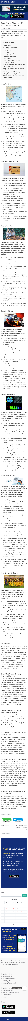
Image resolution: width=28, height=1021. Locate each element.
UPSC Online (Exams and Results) (10, 992)
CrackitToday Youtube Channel (9, 983)
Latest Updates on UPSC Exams (10, 996)
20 (17, 915)
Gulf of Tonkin (5, 825)
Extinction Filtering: (9, 51)
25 (10, 918)
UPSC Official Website (7, 990)
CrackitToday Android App (8, 978)
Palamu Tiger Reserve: (9, 49)
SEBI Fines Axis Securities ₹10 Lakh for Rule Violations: (14, 69)
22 (25, 915)
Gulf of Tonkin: (7, 45)
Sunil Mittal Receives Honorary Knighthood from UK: (12, 61)
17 (6, 915)
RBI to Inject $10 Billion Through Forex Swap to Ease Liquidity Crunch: (13, 73)
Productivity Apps (6, 980)
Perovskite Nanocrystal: (10, 53)
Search (2, 892)
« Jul (13, 924)
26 (13, 918)
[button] (24, 988)
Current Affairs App (7, 976)
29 (25, 918)
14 (21, 912)
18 (10, 915)
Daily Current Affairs (6, 814)
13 (17, 912)
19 (13, 915)
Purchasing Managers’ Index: (11, 47)
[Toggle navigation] (25, 2)
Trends (4, 997)
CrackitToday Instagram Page (9, 982)
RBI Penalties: (7, 58)
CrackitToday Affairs (8, 2)
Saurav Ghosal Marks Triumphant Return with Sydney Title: (14, 65)
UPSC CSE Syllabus (7, 994)
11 (9, 912)
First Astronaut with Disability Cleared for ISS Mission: (14, 76)
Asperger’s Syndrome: (9, 55)
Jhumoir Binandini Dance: (10, 56)
